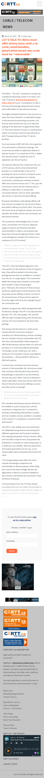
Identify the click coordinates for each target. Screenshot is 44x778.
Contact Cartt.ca (9, 697)
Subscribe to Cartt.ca (11, 702)
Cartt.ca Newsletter (11, 705)
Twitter (14, 764)
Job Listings (8, 713)
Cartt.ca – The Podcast (12, 708)
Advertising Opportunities (13, 694)
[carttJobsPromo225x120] (15, 623)
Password (10, 541)
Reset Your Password (11, 720)
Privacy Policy (8, 725)
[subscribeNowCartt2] (15, 612)
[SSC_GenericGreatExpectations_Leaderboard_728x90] (22, 599)
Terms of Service (10, 728)
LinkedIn (6, 764)
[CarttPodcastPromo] (15, 634)
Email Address (12, 532)
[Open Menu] (39, 3)
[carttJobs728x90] (22, 12)
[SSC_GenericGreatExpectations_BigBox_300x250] (18, 576)
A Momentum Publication (23, 663)
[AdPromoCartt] (15, 642)
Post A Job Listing (10, 717)
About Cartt (8, 690)
